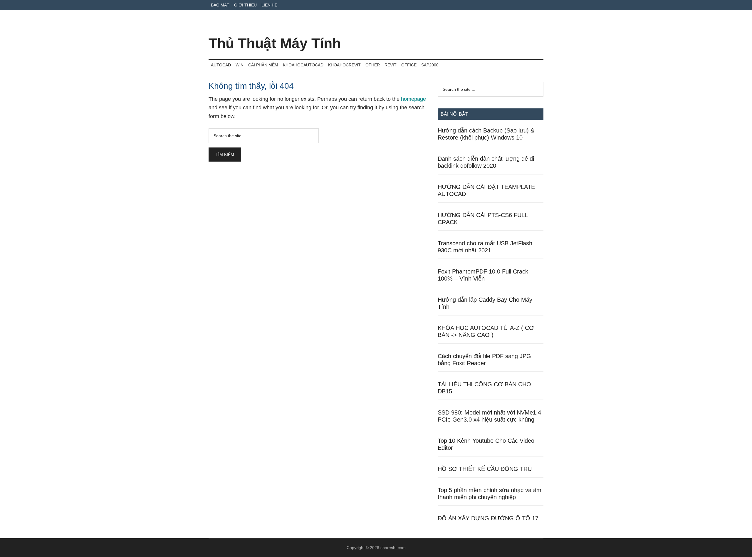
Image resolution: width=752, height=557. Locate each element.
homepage (413, 99)
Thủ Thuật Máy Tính (275, 43)
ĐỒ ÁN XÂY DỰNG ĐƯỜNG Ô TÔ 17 (488, 518)
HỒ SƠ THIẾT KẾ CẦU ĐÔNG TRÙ (485, 469)
